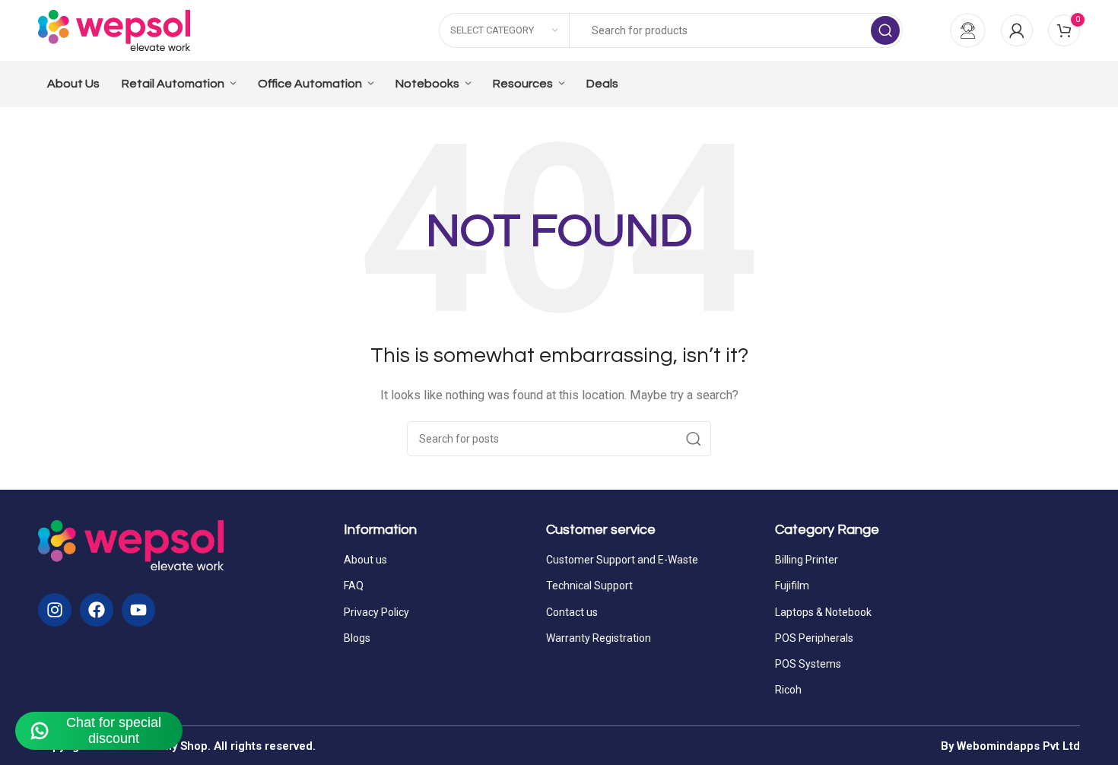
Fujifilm (792, 585)
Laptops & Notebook (823, 612)
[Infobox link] (959, 31)
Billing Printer (806, 560)
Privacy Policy (376, 612)
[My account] (1016, 30)
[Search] (885, 30)
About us (365, 560)
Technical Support (589, 585)
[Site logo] (114, 30)
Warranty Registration (598, 638)
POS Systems (808, 664)
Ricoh (788, 690)
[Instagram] (54, 610)
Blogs (357, 638)
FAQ (354, 585)
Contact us (572, 612)
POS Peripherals (814, 638)
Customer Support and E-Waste (622, 560)
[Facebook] (96, 610)
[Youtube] (138, 610)
